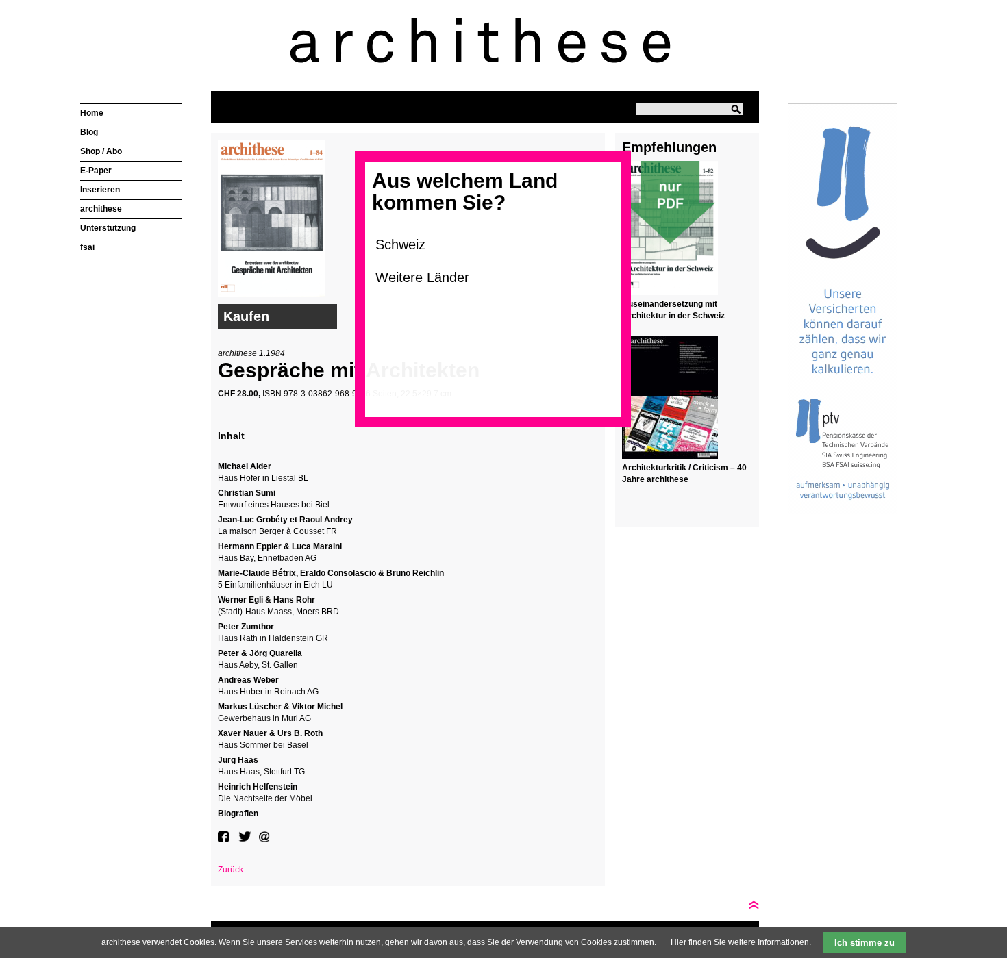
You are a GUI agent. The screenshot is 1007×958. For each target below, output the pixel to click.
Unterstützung (108, 228)
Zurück (230, 869)
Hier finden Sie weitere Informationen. (741, 942)
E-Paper (96, 170)
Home (91, 113)
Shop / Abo (101, 151)
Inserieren (100, 189)
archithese (101, 209)
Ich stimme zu (864, 942)
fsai (87, 247)
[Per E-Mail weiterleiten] (266, 837)
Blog (89, 132)
